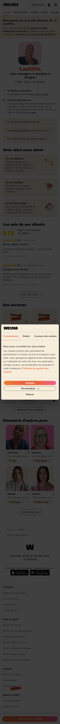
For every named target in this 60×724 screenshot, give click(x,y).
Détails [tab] (26, 336)
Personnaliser (28, 388)
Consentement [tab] (10, 336)
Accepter (30, 383)
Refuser (30, 394)
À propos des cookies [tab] (45, 336)
